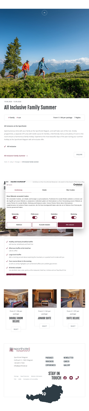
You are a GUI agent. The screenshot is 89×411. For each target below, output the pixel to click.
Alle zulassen (70, 224)
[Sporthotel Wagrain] (44, 393)
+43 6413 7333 (19, 363)
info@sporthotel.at (20, 366)
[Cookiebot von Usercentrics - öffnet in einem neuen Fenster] (74, 185)
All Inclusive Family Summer (30, 162)
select (16, 329)
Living (11, 162)
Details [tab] (44, 190)
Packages (17, 162)
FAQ (15, 379)
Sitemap (16, 376)
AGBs (19, 379)
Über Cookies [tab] (70, 190)
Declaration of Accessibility (30, 379)
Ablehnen (19, 224)
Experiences (51, 365)
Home (5, 162)
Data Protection (25, 376)
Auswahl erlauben (44, 224)
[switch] (34, 217)
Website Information (36, 376)
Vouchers (50, 361)
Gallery (67, 365)
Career (66, 361)
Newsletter (68, 357)
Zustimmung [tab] (18, 190)
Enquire (79, 155)
